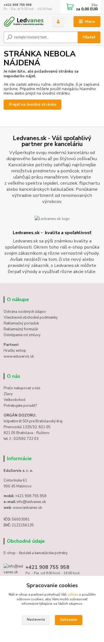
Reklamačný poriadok (21, 323)
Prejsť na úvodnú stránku (32, 104)
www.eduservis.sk (19, 356)
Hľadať (89, 37)
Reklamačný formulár (21, 329)
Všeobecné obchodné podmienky (31, 317)
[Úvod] (24, 22)
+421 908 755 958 (18, 5)
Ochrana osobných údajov (25, 311)
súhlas (72, 594)
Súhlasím (68, 619)
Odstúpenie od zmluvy (22, 335)
